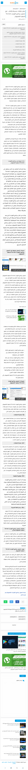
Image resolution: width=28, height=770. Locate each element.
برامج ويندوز (15, 8)
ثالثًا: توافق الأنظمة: (20, 47)
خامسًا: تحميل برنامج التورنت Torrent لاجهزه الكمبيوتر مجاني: (14, 53)
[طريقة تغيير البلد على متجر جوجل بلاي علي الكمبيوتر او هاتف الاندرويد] (14, 642)
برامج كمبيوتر (22, 8)
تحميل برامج (21, 619)
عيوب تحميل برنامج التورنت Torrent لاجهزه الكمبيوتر (14, 58)
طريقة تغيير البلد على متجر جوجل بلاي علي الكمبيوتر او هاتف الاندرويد (11, 310)
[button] (17, 601)
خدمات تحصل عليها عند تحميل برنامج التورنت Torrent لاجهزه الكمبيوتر (16, 33)
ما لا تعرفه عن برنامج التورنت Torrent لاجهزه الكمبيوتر (14, 29)
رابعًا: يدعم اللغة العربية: (19, 49)
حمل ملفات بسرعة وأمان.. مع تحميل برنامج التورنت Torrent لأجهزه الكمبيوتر (11, 317)
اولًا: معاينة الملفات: (20, 41)
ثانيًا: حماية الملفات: (20, 44)
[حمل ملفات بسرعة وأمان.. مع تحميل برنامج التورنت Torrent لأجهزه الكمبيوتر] (14, 660)
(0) (3, 19)
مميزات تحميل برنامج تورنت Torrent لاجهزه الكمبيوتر (14, 37)
